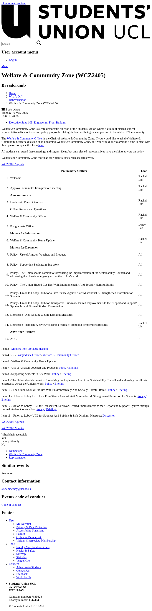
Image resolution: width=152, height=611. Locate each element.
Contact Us (22, 570)
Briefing (73, 367)
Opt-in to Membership (29, 537)
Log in (13, 59)
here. (41, 145)
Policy (63, 367)
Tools (12, 543)
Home (12, 93)
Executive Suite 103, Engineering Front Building (37, 122)
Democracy (15, 450)
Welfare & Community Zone (25, 454)
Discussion (109, 415)
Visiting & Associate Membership (36, 540)
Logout (20, 533)
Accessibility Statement (30, 530)
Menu (4, 66)
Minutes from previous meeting (29, 348)
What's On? (16, 96)
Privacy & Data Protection (31, 527)
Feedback (22, 574)
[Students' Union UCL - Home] (76, 38)
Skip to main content (13, 3)
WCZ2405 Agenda (12, 164)
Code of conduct (11, 504)
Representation (17, 99)
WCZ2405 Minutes (12, 428)
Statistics (21, 557)
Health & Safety (25, 550)
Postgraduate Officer (28, 355)
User (11, 520)
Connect (14, 564)
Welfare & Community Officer (25, 138)
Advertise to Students (28, 567)
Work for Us (23, 577)
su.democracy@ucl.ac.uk (16, 488)
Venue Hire (23, 560)
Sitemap (21, 553)
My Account (23, 523)
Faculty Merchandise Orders (32, 547)
